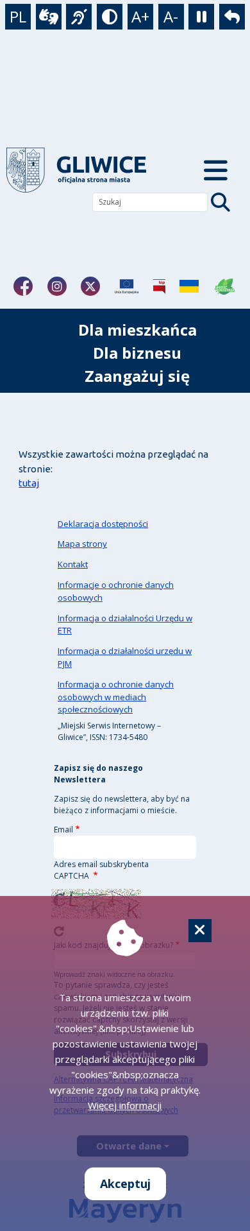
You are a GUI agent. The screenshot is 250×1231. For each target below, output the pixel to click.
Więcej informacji (125, 1105)
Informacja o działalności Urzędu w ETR (125, 624)
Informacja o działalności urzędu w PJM (125, 657)
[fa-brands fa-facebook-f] (23, 286)
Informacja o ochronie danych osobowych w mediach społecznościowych (116, 697)
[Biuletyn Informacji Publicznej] (159, 286)
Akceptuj (125, 1183)
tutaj (29, 483)
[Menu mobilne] (215, 170)
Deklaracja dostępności (103, 523)
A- (170, 16)
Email (63, 829)
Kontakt (73, 564)
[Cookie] (200, 930)
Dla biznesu (137, 352)
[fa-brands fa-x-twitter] (90, 286)
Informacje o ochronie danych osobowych (116, 591)
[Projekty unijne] (126, 286)
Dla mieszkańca (137, 329)
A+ (140, 16)
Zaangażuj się (137, 375)
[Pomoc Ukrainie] (189, 286)
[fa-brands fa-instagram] (57, 286)
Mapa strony (82, 543)
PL (18, 16)
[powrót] (87, 170)
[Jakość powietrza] (225, 286)
